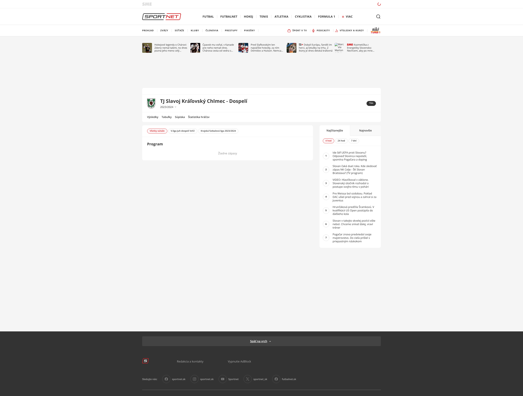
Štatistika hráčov (199, 117)
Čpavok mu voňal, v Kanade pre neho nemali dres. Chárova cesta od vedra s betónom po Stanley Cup (218, 47)
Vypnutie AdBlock (239, 361)
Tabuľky (167, 117)
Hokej (248, 17)
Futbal (208, 17)
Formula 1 (326, 17)
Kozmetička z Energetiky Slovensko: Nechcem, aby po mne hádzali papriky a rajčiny (360, 47)
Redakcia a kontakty (190, 361)
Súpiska (180, 117)
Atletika (281, 17)
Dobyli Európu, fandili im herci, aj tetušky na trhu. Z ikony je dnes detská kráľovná (316, 47)
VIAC (349, 17)
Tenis (264, 17)
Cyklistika (303, 17)
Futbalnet (228, 17)
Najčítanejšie (334, 130)
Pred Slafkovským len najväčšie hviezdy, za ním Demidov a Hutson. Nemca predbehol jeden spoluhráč (266, 47)
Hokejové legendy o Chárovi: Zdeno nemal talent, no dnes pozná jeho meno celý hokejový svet (170, 47)
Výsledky (152, 117)
